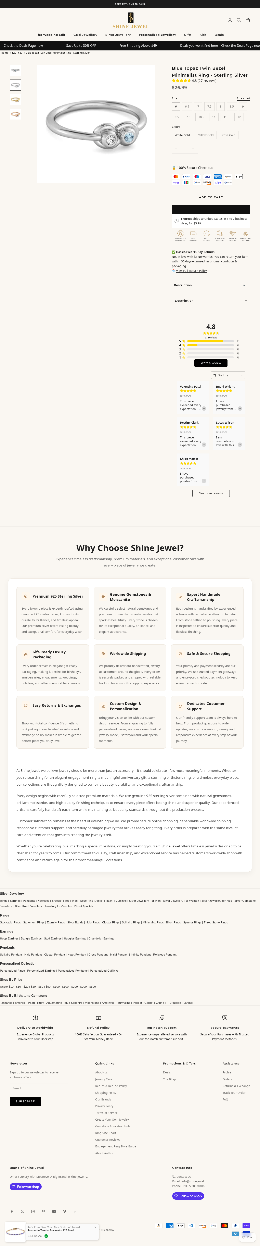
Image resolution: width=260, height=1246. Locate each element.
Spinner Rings (192, 922)
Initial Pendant (119, 954)
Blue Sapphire (73, 1002)
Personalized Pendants (73, 970)
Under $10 (7, 986)
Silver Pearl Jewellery (28, 906)
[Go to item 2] (15, 85)
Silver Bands (75, 922)
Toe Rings (71, 900)
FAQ (225, 1099)
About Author (104, 1153)
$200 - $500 (88, 986)
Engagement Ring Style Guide (115, 1146)
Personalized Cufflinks (104, 970)
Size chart (243, 98)
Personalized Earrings (41, 970)
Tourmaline (123, 1002)
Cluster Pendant (54, 954)
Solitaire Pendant (11, 954)
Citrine (160, 1002)
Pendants (29, 900)
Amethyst (108, 1002)
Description (183, 285)
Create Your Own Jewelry (112, 1119)
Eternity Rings (56, 922)
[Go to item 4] (15, 114)
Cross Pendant (98, 954)
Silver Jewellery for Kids (217, 900)
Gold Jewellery (85, 35)
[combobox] (228, 375)
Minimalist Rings (153, 922)
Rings (3, 900)
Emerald (20, 1002)
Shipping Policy (105, 1093)
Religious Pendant (165, 954)
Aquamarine (54, 1002)
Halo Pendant (33, 954)
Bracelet (57, 900)
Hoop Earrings (9, 938)
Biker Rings (173, 922)
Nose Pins (86, 900)
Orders (227, 1079)
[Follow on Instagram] (33, 1211)
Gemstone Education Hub (112, 1126)
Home (4, 52)
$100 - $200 (70, 986)
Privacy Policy (104, 1106)
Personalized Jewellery (157, 35)
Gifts (188, 35)
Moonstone (92, 1002)
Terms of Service (106, 1113)
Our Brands (103, 1099)
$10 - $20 (22, 986)
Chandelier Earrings (101, 938)
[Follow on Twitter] (22, 1211)
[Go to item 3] (15, 99)
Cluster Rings (110, 922)
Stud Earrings (53, 938)
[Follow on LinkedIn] (75, 1211)
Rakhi (109, 900)
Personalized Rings (12, 970)
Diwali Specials (83, 906)
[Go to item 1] (15, 70)
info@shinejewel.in (194, 1181)
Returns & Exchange (236, 1086)
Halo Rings (93, 922)
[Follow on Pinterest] (43, 1211)
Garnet (148, 1002)
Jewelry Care (103, 1079)
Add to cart (211, 197)
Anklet (99, 900)
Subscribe (25, 1101)
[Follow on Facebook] (12, 1211)
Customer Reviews (107, 1140)
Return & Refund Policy (111, 1086)
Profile (227, 1072)
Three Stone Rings (216, 922)
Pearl (31, 1002)
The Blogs (170, 1079)
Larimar (188, 1002)
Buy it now (211, 209)
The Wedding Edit (50, 35)
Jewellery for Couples (58, 906)
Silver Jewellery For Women (181, 900)
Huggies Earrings (75, 938)
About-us (101, 1072)
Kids (203, 35)
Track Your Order (234, 1093)
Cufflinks (121, 900)
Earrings (15, 900)
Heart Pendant (76, 954)
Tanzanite (6, 1002)
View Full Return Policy (191, 271)
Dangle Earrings (31, 938)
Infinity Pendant (141, 954)
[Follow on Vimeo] (65, 1211)
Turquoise (174, 1002)
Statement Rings (33, 922)
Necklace (43, 900)
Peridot (137, 1002)
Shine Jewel (30, 770)
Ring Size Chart (105, 1133)
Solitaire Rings (131, 922)
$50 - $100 (53, 986)
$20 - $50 (17, 52)
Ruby (40, 1002)
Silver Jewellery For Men (145, 900)
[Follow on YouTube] (54, 1211)
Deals (219, 35)
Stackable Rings (10, 922)
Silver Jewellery (118, 35)
